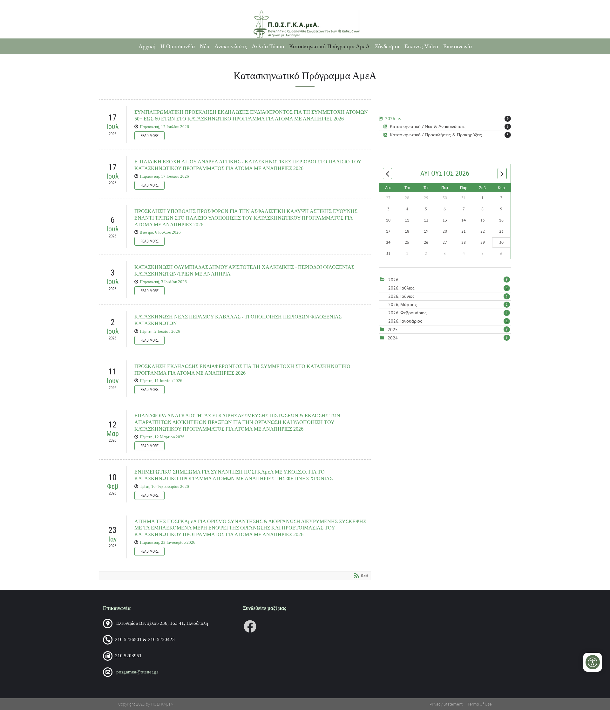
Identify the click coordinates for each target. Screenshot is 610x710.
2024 (393, 338)
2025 (393, 329)
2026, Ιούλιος (448, 288)
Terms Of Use (479, 704)
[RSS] (381, 119)
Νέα (204, 46)
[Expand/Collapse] (399, 119)
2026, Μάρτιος (448, 304)
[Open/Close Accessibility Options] (593, 662)
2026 (393, 280)
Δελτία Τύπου (268, 46)
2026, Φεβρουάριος (448, 313)
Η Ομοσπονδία (177, 46)
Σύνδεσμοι (387, 46)
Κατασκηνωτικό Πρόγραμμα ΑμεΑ (329, 46)
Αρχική (147, 46)
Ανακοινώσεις (230, 46)
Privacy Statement (446, 704)
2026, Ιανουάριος (448, 321)
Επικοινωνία (457, 46)
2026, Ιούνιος (448, 296)
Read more (149, 135)
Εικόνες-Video (421, 46)
